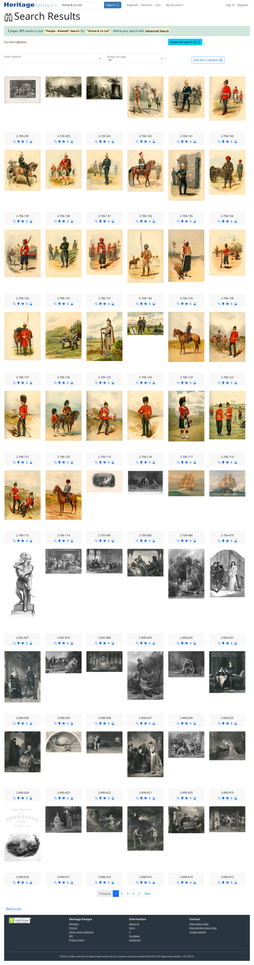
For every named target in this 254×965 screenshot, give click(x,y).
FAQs (132, 928)
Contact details (197, 932)
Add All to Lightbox (206, 60)
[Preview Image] (14, 141)
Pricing (73, 928)
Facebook (134, 936)
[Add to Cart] (22, 141)
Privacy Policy (76, 940)
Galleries (132, 5)
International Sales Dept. (203, 928)
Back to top (13, 909)
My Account (174, 5)
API (71, 936)
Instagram (135, 940)
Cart (158, 5)
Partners (146, 5)
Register (243, 5)
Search (110, 5)
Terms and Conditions (81, 932)
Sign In (230, 5)
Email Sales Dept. (199, 924)
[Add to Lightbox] (18, 141)
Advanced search (181, 42)
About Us (134, 924)
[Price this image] (26, 141)
